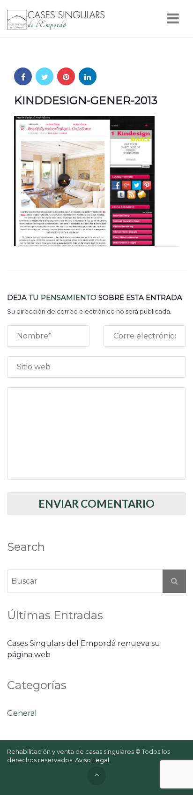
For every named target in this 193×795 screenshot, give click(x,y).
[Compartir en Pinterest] (66, 76)
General (22, 713)
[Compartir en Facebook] (23, 76)
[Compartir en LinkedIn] (87, 76)
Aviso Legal (92, 760)
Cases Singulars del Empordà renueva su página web (83, 649)
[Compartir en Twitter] (44, 76)
